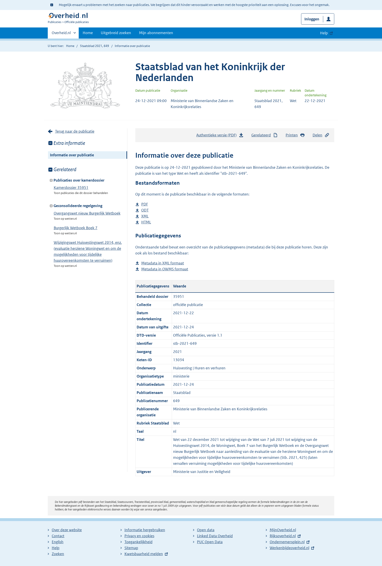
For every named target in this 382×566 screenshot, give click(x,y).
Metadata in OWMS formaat (164, 269)
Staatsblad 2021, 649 (94, 46)
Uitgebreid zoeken (116, 32)
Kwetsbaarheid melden (143, 553)
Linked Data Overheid (215, 535)
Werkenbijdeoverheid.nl (289, 547)
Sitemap (131, 547)
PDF (144, 204)
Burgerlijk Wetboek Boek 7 (75, 227)
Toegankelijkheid (138, 541)
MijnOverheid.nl (283, 529)
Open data (205, 529)
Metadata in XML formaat (162, 263)
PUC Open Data (210, 541)
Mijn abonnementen (156, 32)
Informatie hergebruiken (144, 529)
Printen (292, 135)
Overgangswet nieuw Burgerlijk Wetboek (87, 213)
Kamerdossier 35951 (71, 187)
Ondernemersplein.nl (287, 541)
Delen (317, 135)
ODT (145, 210)
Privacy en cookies (139, 535)
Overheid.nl (61, 34)
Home (88, 32)
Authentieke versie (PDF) (217, 136)
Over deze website (67, 529)
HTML (146, 222)
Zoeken (58, 553)
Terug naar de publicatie (74, 131)
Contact (58, 535)
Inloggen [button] (311, 19)
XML (145, 216)
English (57, 541)
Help (55, 547)
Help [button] (324, 33)
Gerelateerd (261, 135)
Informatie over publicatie (72, 155)
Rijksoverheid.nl (283, 535)
